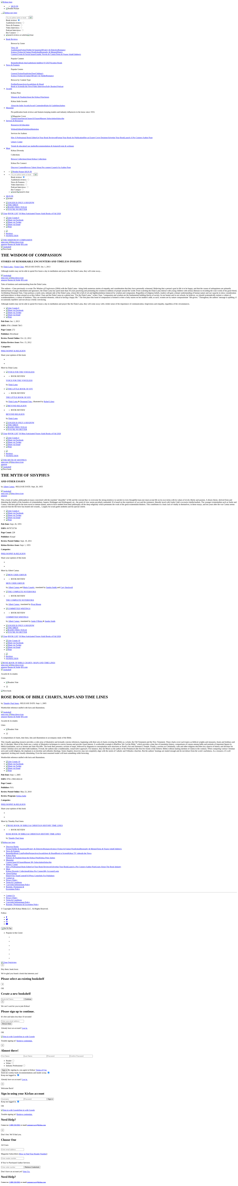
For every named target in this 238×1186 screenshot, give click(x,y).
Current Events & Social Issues (23, 54)
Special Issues (26, 118)
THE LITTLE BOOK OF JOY (18, 397)
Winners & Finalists (18, 97)
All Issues (36, 118)
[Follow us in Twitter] (7, 919)
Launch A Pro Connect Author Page (138, 138)
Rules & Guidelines (52, 105)
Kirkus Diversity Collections (17, 871)
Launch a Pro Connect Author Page (82, 867)
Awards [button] (9, 89)
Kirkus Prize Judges (47, 858)
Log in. (25, 1028)
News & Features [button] (13, 65)
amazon (4, 244)
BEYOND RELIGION (15, 414)
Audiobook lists (33, 63)
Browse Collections (18, 159)
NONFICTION (12, 236)
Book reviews (11, 20)
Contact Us (10, 896)
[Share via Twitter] (13, 222)
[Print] (9, 227)
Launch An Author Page (61, 167)
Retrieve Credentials (32, 1167)
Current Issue (16, 118)
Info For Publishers (46, 876)
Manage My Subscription (34, 862)
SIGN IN (14, 6)
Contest (23, 876)
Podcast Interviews (13, 30)
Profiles (14, 84)
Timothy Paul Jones (11, 703)
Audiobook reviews (14, 23)
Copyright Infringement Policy (18, 885)
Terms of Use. (41, 1070)
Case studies (31, 146)
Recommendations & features (47, 146)
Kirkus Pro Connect (36, 871)
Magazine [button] (10, 108)
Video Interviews (13, 28)
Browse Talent (30, 167)
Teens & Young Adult (64, 54)
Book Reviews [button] (12, 39)
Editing (19, 129)
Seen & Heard (38, 84)
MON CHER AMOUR (15, 583)
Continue (28, 999)
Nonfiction (35, 52)
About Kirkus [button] (11, 873)
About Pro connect (44, 167)
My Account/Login (51, 871)
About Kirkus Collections (36, 159)
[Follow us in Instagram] (7, 922)
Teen (33, 73)
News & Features (13, 25)
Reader (9, 1061)
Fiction (23, 50)
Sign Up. (26, 1171)
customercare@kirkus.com (36, 1125)
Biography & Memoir (48, 52)
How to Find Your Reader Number (33, 1154)
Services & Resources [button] (14, 121)
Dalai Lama (8, 267)
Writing (14, 129)
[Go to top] (6, 928)
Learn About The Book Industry (108, 867)
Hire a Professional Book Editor (18, 867)
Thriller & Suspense (34, 50)
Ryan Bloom (36, 604)
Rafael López (49, 401)
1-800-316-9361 (14, 1125)
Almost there (6, 1024)
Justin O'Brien (37, 621)
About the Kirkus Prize (35, 97)
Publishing (26, 129)
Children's (77, 54)
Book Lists (18, 853)
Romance (61, 50)
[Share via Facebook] (14, 220)
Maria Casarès (29, 587)
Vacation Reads (56, 63)
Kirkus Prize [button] (11, 855)
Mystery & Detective (50, 50)
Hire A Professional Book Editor (23, 138)
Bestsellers (15, 63)
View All (14, 48)
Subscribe (60, 118)
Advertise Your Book (116, 138)
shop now (5, 242)
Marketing (35, 129)
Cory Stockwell (66, 587)
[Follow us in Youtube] (7, 924)
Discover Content (18, 167)
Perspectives (22, 84)
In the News (28, 86)
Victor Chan (19, 267)
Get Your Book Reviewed (46, 138)
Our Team (16, 876)
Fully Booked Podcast (54, 86)
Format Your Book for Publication (70, 138)
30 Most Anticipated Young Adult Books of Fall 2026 (40, 213)
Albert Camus (9, 487)
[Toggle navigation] (2, 13)
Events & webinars (66, 146)
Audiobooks (16, 50)
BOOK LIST (13, 213)
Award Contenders (37, 105)
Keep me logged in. (9, 1075)
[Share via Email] (13, 224)
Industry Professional (14, 1066)
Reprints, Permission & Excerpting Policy (15, 888)
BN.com (24, 244)
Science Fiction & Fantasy (21, 52)
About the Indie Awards (20, 105)
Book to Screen (17, 86)
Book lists (23, 63)
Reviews (9, 233)
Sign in (4, 1070)
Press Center (34, 876)
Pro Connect (11, 33)
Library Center (16, 142)
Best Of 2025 (44, 63)
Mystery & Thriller (38, 76)
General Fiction (17, 73)
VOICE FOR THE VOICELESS (19, 380)
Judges (62, 105)
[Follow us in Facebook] (6, 917)
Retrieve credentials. (24, 1041)
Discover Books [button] (12, 847)
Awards (30, 84)
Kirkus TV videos (75, 853)
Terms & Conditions (14, 882)
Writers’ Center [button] (12, 864)
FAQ (28, 876)
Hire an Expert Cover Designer (95, 138)
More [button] (8, 148)
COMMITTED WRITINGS (17, 617)
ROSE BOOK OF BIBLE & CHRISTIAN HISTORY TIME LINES (33, 834)
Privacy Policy (11, 880)
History (60, 52)
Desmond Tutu (26, 401)
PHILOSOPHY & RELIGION (13, 351)
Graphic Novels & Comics (45, 54)
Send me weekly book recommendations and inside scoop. (24, 1073)
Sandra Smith (51, 587)
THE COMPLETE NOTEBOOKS (20, 600)
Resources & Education (20, 125)
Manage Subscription (48, 118)
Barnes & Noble (14, 244)
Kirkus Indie (21, 796)
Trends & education (18, 146)
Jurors (46, 97)
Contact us (10, 878)
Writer (8, 1063)
